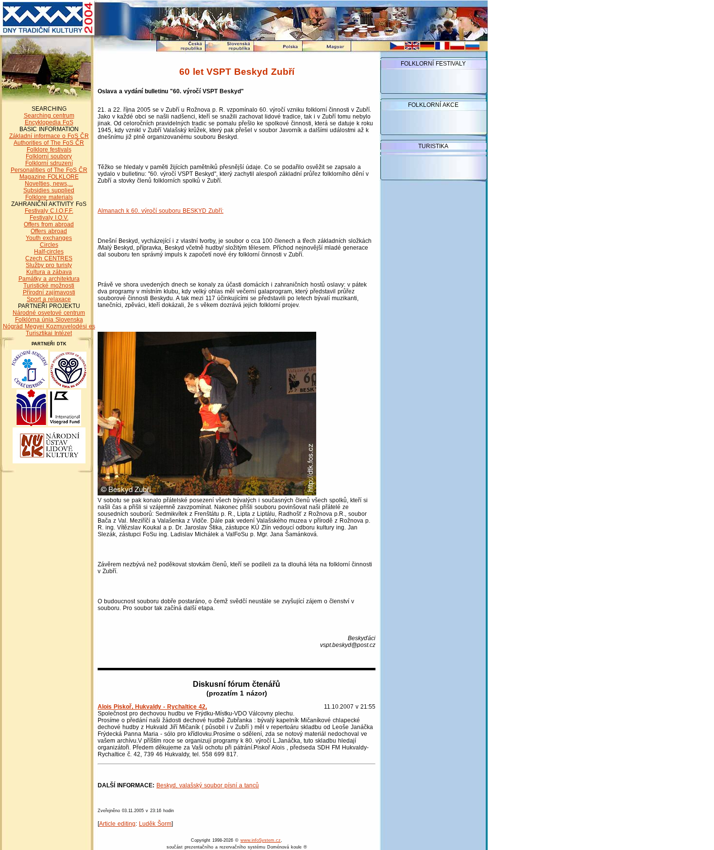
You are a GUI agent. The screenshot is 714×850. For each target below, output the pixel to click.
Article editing (117, 823)
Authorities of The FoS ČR (49, 142)
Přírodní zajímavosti (49, 292)
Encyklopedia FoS (49, 122)
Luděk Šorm (155, 823)
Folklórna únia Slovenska (49, 319)
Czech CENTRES (48, 258)
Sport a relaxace (49, 299)
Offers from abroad (49, 224)
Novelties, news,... (49, 183)
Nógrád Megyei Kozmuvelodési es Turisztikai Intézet (49, 330)
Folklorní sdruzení (49, 163)
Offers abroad (49, 231)
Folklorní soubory (49, 156)
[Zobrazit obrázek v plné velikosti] (207, 493)
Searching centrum (49, 115)
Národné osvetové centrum (49, 312)
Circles (49, 244)
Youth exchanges (49, 238)
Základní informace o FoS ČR (49, 136)
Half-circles (49, 251)
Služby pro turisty (49, 265)
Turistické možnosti (48, 285)
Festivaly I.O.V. (49, 217)
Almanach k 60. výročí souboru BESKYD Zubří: (160, 210)
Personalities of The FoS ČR (49, 170)
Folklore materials (49, 197)
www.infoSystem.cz (260, 840)
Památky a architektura (49, 278)
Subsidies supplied (48, 190)
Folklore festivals (49, 149)
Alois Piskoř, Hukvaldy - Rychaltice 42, (152, 706)
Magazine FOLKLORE (49, 176)
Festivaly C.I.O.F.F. (49, 210)
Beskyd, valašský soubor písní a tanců (207, 785)
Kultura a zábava (49, 272)
